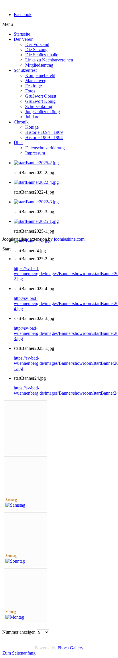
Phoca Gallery (70, 647)
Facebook (23, 14)
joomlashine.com (69, 239)
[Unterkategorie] (15, 505)
